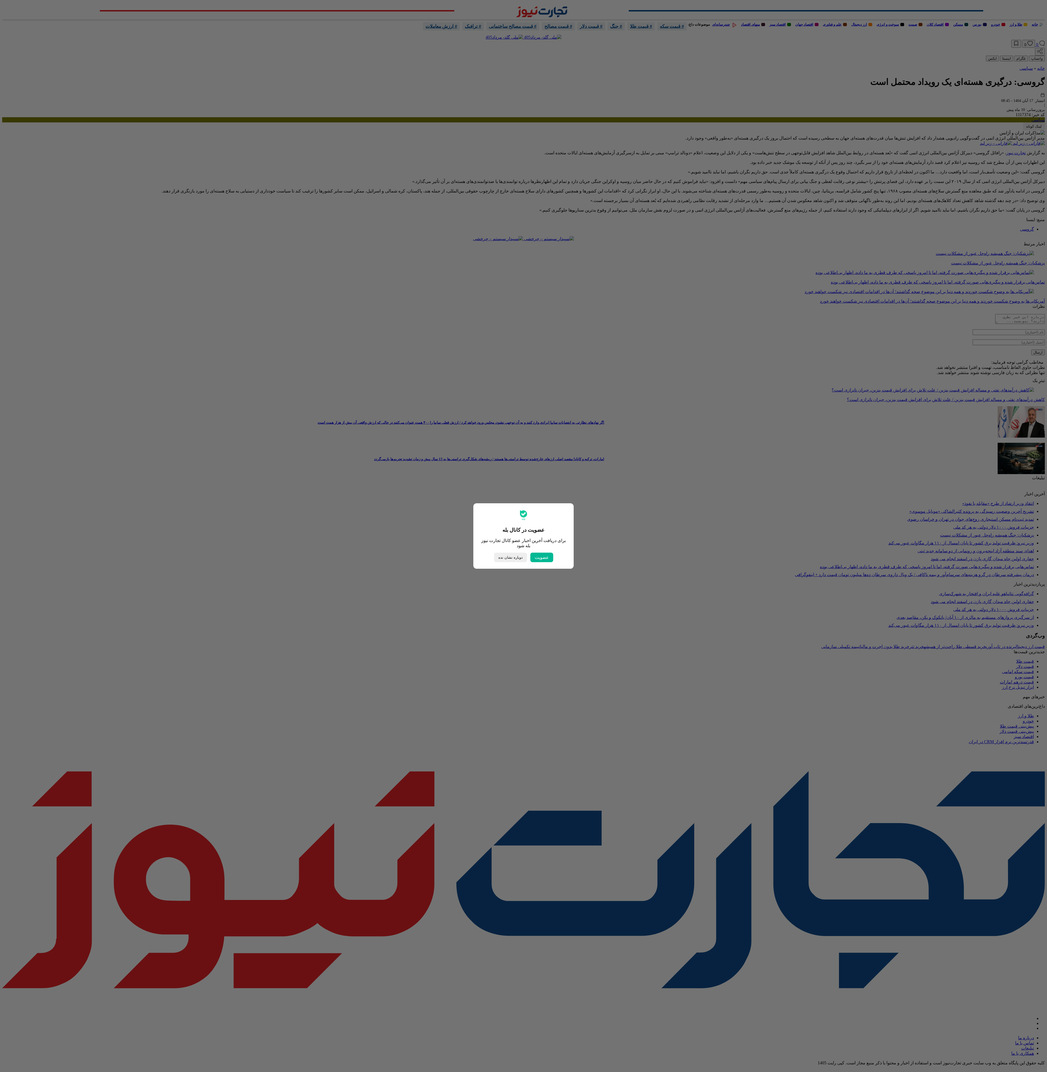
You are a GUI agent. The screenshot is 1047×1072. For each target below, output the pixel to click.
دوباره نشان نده (510, 557)
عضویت (542, 557)
